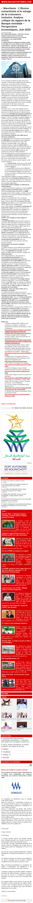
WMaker (5, 749)
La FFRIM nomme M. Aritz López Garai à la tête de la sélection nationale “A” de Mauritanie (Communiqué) (16, 570)
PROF (18, 709)
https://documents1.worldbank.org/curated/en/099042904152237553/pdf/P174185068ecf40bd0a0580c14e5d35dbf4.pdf (18, 341)
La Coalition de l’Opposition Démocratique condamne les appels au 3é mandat (13, 489)
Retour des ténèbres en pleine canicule (13, 480)
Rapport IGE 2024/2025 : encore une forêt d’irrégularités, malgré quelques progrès (13, 494)
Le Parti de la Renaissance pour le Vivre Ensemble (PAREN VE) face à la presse (16, 499)
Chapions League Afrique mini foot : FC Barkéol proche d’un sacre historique (15, 534)
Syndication (12, 900)
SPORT (4, 511)
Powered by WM (21, 900)
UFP (2, 706)
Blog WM (6, 757)
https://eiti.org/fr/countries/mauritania (16, 361)
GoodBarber (7, 752)
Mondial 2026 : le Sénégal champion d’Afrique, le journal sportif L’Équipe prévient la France (14, 515)
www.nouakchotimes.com (16, 2)
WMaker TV (7, 755)
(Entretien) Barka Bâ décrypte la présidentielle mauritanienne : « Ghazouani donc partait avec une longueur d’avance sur (15, 740)
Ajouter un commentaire (8, 404)
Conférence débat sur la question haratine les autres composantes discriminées (14, 485)
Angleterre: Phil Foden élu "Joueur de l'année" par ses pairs (14, 606)
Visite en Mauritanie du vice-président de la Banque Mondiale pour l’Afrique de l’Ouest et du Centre (16, 504)
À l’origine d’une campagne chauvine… (15, 623)
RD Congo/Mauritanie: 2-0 (10, 658)
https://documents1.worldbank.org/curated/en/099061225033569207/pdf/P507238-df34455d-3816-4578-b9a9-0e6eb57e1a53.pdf (18, 331)
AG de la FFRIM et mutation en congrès (15, 551)
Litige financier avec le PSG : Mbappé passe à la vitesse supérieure (14, 588)
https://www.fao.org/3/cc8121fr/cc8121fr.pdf (17, 378)
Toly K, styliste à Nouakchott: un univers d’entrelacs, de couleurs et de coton (15, 745)
